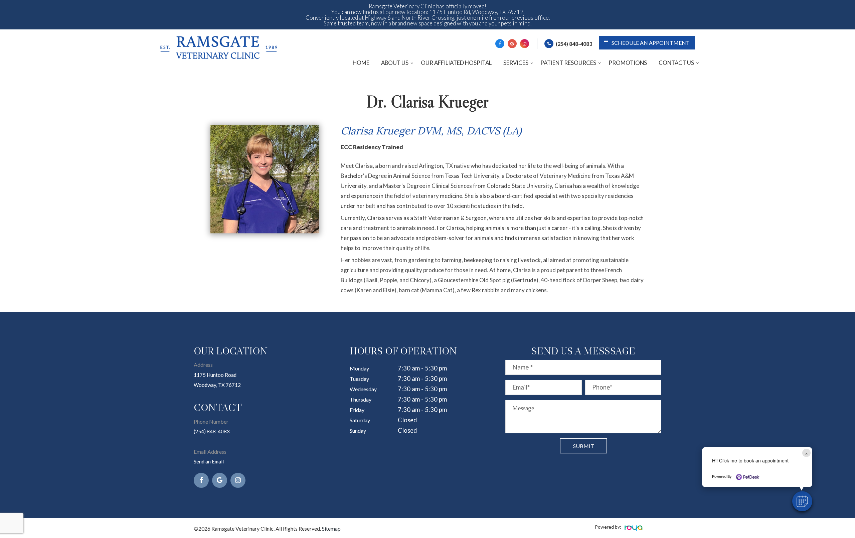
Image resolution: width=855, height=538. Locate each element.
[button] (802, 501)
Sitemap (331, 528)
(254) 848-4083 (574, 43)
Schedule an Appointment (651, 42)
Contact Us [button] (676, 62)
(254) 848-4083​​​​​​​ (212, 431)
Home (361, 62)
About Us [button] (394, 62)
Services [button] (515, 62)
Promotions (628, 62)
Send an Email (209, 461)
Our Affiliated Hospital (456, 62)
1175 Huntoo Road (215, 375)
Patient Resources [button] (568, 62)
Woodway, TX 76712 (217, 385)
